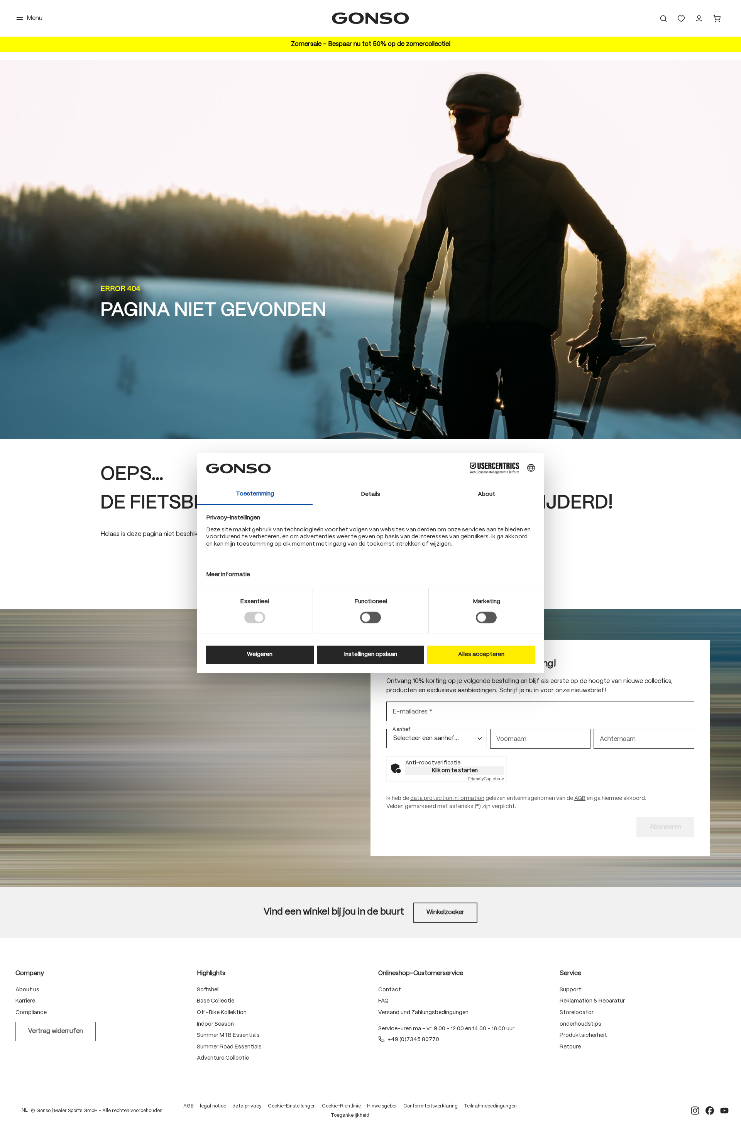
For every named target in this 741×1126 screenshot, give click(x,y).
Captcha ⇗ (486, 779)
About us (27, 989)
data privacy (247, 1106)
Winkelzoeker (445, 912)
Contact (389, 989)
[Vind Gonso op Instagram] (695, 1110)
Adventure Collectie (223, 1058)
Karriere (25, 1001)
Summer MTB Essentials (228, 1035)
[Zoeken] (663, 18)
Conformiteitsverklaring (430, 1106)
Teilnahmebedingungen (490, 1106)
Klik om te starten (455, 770)
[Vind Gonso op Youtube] (724, 1110)
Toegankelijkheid (350, 1115)
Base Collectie (215, 1001)
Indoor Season (215, 1024)
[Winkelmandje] (717, 18)
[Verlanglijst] (681, 18)
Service (570, 973)
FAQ (383, 1001)
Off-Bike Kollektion (222, 1012)
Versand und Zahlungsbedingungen (423, 1012)
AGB (579, 798)
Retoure (570, 1047)
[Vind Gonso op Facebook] (709, 1110)
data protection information (447, 798)
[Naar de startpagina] (370, 18)
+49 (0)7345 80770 (413, 1039)
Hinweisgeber (382, 1106)
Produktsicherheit (583, 1035)
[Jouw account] (699, 18)
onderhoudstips (580, 1024)
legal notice (213, 1106)
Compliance (31, 1012)
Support (570, 989)
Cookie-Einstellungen (292, 1106)
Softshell (208, 989)
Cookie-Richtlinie (341, 1106)
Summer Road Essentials (229, 1047)
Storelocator (577, 1012)
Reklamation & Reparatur (592, 1001)
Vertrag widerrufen (55, 1031)
